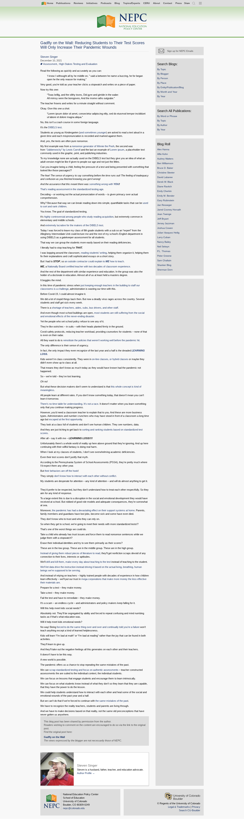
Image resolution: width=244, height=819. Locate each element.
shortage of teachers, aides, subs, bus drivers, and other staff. (85, 307)
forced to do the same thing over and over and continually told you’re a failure (98, 627)
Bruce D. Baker (165, 168)
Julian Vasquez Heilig (168, 232)
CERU (146, 3)
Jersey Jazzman (165, 223)
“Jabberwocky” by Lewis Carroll (63, 149)
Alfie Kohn (162, 154)
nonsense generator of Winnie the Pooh (93, 146)
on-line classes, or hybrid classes (110, 359)
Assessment (50, 64)
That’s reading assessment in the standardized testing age (71, 189)
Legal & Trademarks (179, 806)
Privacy (196, 806)
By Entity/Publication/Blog (170, 87)
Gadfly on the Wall (54, 737)
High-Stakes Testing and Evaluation (78, 64)
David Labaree (165, 177)
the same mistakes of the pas (111, 700)
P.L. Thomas (163, 251)
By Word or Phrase (167, 116)
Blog (117, 3)
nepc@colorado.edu (74, 808)
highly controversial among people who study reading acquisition (79, 216)
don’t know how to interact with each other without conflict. (86, 476)
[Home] (122, 22)
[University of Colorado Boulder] (182, 796)
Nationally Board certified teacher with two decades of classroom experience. (89, 266)
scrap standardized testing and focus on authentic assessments (83, 669)
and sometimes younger (93, 132)
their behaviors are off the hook (61, 470)
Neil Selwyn (163, 246)
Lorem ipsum (117, 149)
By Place (161, 83)
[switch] (187, 3)
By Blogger (163, 73)
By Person (162, 78)
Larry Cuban (163, 237)
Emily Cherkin (164, 191)
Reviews (78, 3)
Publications (63, 3)
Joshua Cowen (165, 228)
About (156, 3)
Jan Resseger (164, 205)
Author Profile (84, 773)
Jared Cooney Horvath (169, 209)
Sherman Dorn (165, 269)
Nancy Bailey (164, 242)
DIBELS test (55, 127)
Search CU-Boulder (189, 810)
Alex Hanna (163, 149)
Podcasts (106, 3)
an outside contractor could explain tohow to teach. (94, 261)
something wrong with (104, 184)
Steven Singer (49, 56)
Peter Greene (164, 255)
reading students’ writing (94, 252)
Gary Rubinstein (165, 200)
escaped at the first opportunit (65, 419)
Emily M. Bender (165, 195)
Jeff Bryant (162, 218)
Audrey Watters (165, 158)
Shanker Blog (164, 265)
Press (178, 3)
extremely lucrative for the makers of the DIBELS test (74, 225)
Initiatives (91, 3)
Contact (167, 3)
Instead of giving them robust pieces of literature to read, (70, 553)
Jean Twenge (164, 214)
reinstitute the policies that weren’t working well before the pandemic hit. (102, 340)
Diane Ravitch (164, 186)
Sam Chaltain (164, 260)
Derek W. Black (165, 182)
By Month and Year (167, 92)
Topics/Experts (131, 3)
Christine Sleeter (166, 172)
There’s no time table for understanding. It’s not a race (69, 403)
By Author (162, 125)
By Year (161, 96)
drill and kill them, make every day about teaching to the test (78, 561)
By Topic (161, 69)
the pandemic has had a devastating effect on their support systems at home (93, 510)
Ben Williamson (165, 163)
